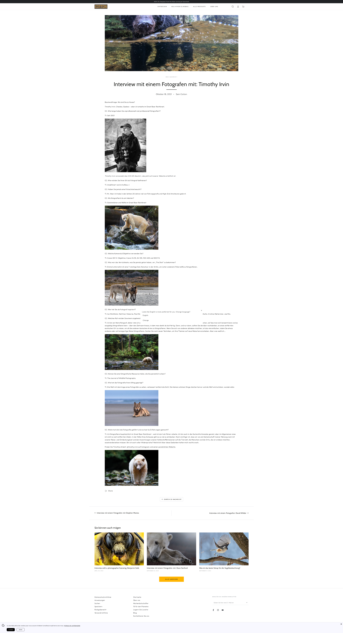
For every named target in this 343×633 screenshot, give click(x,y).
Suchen (97, 603)
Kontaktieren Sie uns (141, 616)
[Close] (341, 624)
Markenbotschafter (141, 603)
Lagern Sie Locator (140, 610)
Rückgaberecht (100, 610)
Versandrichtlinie (101, 613)
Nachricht (173, 77)
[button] (232, 6)
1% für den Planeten (141, 606)
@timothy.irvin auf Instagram (138, 447)
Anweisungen (100, 600)
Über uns (136, 600)
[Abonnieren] (247, 602)
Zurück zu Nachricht (173, 499)
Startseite (137, 597)
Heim (167, 77)
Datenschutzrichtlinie (103, 597)
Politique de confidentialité (72, 625)
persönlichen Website (166, 447)
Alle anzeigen (171, 579)
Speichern (98, 606)
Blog (135, 613)
